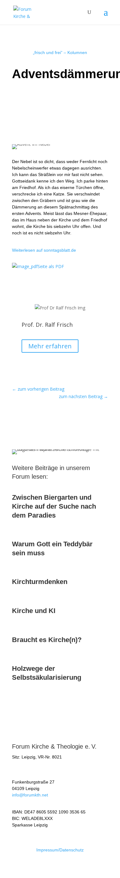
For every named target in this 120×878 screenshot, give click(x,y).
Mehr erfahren (50, 346)
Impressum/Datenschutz (60, 849)
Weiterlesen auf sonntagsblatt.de (44, 250)
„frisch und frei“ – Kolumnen (60, 52)
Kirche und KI (33, 611)
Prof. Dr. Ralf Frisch (47, 324)
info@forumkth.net (30, 794)
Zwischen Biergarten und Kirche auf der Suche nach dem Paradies (54, 506)
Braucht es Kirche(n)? (47, 640)
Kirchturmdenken (39, 582)
